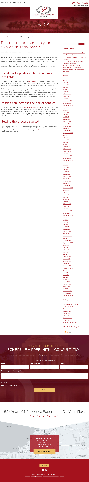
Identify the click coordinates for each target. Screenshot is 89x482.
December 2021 (67, 208)
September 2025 (68, 105)
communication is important (33, 107)
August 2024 (66, 135)
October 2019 (67, 266)
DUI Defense (66, 313)
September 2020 (68, 243)
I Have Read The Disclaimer (12, 385)
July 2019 (65, 272)
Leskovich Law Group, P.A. (16, 52)
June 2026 (66, 85)
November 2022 (67, 183)
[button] (87, 472)
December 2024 (67, 126)
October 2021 (67, 213)
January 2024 (66, 151)
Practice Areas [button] (14, 2)
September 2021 (68, 215)
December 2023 (67, 153)
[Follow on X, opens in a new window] (46, 470)
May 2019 (65, 277)
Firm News (66, 320)
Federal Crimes (67, 318)
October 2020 (67, 240)
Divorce (37, 52)
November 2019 (67, 263)
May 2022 (65, 197)
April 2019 (66, 279)
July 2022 (65, 192)
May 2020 (65, 252)
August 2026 (66, 80)
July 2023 (65, 165)
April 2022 (66, 199)
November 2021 (67, 211)
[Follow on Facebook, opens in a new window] (43, 470)
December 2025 (67, 98)
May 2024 (65, 142)
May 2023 (65, 169)
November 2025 (67, 101)
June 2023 (66, 167)
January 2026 (66, 96)
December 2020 (67, 236)
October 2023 (67, 158)
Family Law (66, 315)
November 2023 (67, 156)
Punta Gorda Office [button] (44, 451)
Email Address (35, 363)
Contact (26, 2)
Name (3, 363)
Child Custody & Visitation (70, 304)
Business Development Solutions (51, 476)
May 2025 (65, 114)
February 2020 (67, 256)
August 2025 (66, 108)
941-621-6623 (80, 2)
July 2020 (65, 247)
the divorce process (41, 130)
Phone (62, 363)
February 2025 (67, 121)
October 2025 (67, 103)
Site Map (33, 476)
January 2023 (66, 179)
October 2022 (67, 185)
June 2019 (66, 275)
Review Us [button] (44, 465)
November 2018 (67, 291)
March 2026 (66, 92)
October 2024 (67, 130)
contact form (76, 355)
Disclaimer (4, 382)
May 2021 (65, 224)
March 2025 (66, 119)
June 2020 (66, 250)
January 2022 (66, 206)
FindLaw (62, 476)
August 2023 (66, 163)
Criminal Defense (68, 306)
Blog (21, 2)
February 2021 (67, 231)
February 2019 (67, 284)
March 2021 (66, 229)
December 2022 (67, 181)
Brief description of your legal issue (12, 371)
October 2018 (67, 293)
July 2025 (65, 110)
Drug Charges (67, 311)
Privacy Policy (39, 476)
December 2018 (67, 288)
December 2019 (67, 261)
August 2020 (66, 245)
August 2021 (66, 217)
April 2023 (66, 172)
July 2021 (65, 220)
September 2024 (68, 133)
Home (2, 2)
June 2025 (66, 112)
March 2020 (66, 254)
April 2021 (66, 227)
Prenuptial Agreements (70, 322)
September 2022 (68, 188)
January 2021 (66, 234)
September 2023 (68, 160)
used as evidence (33, 81)
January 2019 (66, 286)
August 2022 (66, 190)
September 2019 (68, 268)
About (7, 2)
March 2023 (66, 174)
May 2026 (65, 87)
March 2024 (66, 146)
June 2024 (66, 140)
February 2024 (67, 149)
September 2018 (68, 295)
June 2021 (66, 222)
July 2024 (65, 137)
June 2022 (66, 195)
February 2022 (67, 204)
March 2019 (66, 282)
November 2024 (67, 128)
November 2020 (67, 238)
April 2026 (66, 89)
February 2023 (67, 176)
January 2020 (66, 259)
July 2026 (65, 82)
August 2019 (66, 270)
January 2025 (66, 124)
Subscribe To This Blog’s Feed (72, 327)
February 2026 (67, 94)
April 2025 (66, 117)
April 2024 (66, 144)
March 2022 (66, 201)
